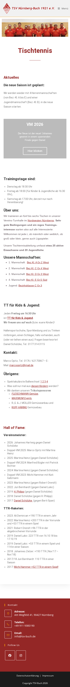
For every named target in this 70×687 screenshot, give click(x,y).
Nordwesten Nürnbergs (41, 220)
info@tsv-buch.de (25, 636)
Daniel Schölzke (23, 500)
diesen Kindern (39, 386)
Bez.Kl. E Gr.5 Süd (36, 279)
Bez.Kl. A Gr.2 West (38, 262)
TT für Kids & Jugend (20, 318)
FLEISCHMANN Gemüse (25, 393)
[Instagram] (21, 655)
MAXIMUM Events (22, 398)
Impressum (48, 675)
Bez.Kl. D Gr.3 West (37, 274)
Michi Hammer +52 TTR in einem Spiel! (36, 566)
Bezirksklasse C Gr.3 (30, 285)
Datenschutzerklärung (28, 675)
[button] (6, 28)
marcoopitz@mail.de (21, 365)
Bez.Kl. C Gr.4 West (37, 268)
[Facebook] (10, 655)
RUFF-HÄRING (19, 407)
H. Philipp (19, 491)
